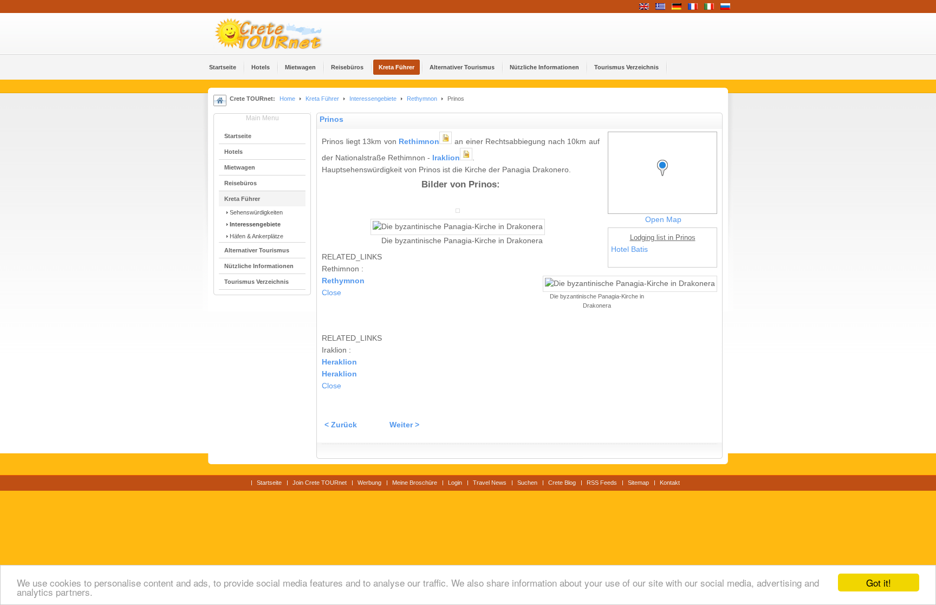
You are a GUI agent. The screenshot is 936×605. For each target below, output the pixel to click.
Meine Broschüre (414, 482)
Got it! (878, 582)
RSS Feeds (602, 482)
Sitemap (638, 482)
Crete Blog (562, 482)
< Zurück (340, 425)
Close (331, 293)
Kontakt (670, 482)
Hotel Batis (629, 249)
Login (455, 482)
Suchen (527, 482)
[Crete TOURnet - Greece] (281, 34)
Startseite (269, 482)
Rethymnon (422, 98)
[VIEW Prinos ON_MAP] (665, 178)
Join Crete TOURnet (319, 482)
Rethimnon (419, 142)
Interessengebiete (372, 98)
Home (287, 98)
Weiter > (404, 425)
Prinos (331, 119)
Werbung (369, 482)
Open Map (663, 220)
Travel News (489, 482)
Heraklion (339, 362)
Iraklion (446, 158)
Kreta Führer (322, 98)
